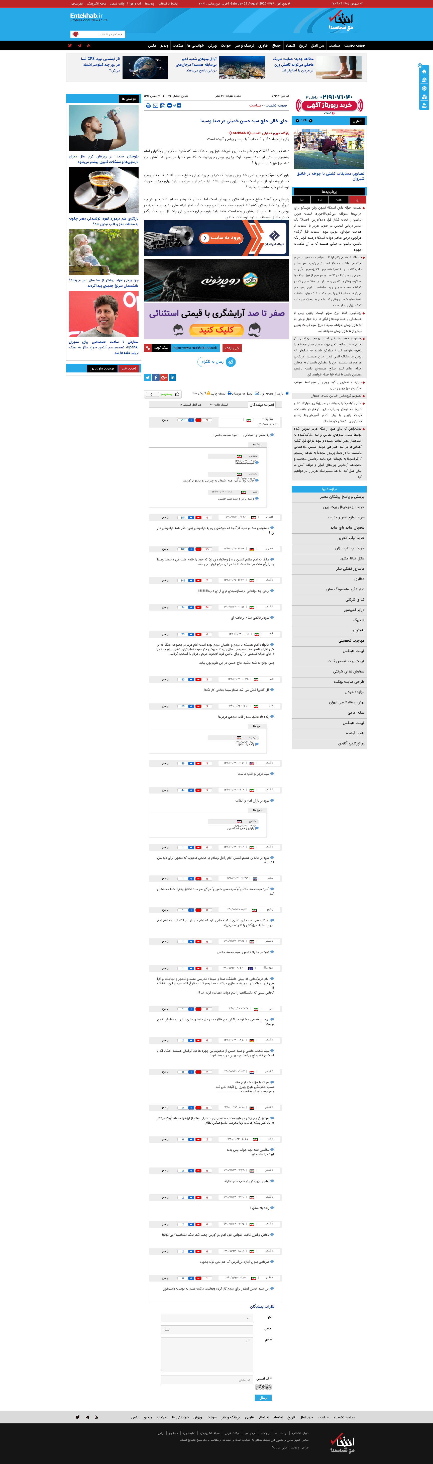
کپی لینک (232, 348)
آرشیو (161, 1433)
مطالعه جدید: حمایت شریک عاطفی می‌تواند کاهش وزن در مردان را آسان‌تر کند (293, 64)
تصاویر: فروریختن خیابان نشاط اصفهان (336, 395)
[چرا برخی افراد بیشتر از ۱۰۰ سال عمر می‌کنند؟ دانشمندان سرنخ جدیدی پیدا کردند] (104, 252)
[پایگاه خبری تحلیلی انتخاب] (345, 23)
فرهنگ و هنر (244, 45)
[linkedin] (172, 377)
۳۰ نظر (220, 95)
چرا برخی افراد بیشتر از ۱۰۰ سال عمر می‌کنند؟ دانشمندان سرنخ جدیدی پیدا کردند (104, 282)
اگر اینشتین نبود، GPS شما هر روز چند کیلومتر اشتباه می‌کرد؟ (100, 64)
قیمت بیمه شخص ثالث (346, 661)
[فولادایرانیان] (216, 238)
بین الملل (317, 45)
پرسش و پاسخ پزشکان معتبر (342, 497)
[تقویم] (424, 96)
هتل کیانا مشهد (352, 558)
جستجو (173, 1433)
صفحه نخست (354, 45)
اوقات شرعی (117, 3)
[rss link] (96, 1417)
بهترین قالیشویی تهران (346, 702)
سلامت (178, 45)
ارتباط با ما (280, 1433)
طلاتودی (358, 630)
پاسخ (165, 419)
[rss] (88, 46)
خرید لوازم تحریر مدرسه (346, 517)
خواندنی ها (195, 45)
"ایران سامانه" (280, 1447)
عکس (152, 45)
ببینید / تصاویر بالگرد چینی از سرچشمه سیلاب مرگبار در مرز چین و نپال (328, 385)
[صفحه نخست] (424, 71)
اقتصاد (290, 45)
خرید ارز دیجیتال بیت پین (343, 507)
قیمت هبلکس (353, 651)
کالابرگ (358, 620)
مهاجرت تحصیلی (351, 641)
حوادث (226, 45)
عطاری (359, 579)
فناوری (263, 45)
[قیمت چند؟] (424, 79)
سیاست (334, 45)
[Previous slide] (310, 120)
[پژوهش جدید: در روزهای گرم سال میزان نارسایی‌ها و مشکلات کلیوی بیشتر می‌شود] (104, 128)
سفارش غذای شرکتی (348, 671)
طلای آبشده (355, 733)
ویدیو (164, 45)
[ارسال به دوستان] (155, 106)
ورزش (212, 45)
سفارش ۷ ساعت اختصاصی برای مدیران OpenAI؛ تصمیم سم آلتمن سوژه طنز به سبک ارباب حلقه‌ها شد (104, 347)
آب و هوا (135, 3)
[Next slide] (297, 120)
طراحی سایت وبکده (349, 682)
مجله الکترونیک (96, 3)
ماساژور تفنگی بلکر (350, 569)
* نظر (268, 1340)
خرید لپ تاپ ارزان (349, 548)
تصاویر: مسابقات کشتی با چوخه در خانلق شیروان (330, 176)
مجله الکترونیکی (210, 1433)
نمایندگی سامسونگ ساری (344, 589)
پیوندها (149, 3)
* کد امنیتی (264, 1378)
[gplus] (164, 377)
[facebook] (156, 377)
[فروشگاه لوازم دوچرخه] (216, 280)
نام (270, 1316)
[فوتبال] (424, 88)
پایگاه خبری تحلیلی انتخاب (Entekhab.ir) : (258, 133)
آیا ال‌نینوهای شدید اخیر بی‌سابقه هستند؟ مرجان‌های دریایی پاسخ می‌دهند (196, 64)
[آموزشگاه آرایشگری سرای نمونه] (216, 321)
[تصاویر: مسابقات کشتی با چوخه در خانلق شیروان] (329, 149)
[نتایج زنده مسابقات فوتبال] (424, 105)
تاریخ (303, 45)
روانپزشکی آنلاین (351, 743)
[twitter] (70, 46)
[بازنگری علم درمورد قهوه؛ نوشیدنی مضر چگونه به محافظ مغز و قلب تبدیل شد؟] (104, 190)
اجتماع (276, 45)
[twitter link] (78, 1417)
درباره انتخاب (300, 1433)
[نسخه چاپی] (148, 106)
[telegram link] (87, 1417)
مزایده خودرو (354, 692)
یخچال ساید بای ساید (347, 528)
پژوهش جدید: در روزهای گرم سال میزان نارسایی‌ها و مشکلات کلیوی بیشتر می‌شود (104, 159)
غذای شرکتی (355, 600)
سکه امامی (356, 713)
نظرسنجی (77, 3)
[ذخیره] (162, 106)
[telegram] (79, 46)
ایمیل (268, 1328)
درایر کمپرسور (354, 610)
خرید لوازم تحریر (351, 538)
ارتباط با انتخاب (168, 3)
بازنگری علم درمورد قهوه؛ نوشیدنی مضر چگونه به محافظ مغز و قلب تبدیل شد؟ (104, 221)
